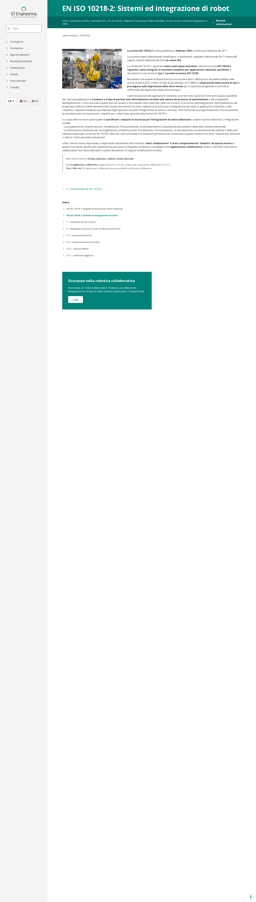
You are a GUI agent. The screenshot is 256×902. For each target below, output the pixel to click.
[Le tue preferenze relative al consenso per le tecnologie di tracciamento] (251, 897)
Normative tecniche (79, 20)
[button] (23, 41)
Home (65, 20)
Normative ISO (98, 20)
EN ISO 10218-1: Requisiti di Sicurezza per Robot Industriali (136, 20)
